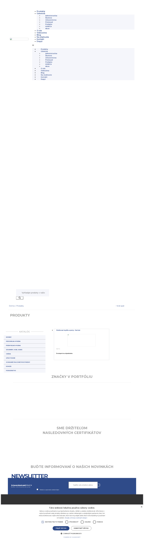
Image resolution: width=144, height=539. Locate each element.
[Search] (19, 342)
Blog (39, 35)
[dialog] (72, 521)
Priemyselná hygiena (13, 390)
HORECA (48, 26)
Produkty (41, 11)
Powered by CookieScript (72, 537)
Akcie (47, 28)
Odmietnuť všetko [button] (81, 528)
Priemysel (49, 22)
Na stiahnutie (43, 37)
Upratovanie (10, 402)
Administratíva (51, 16)
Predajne (48, 24)
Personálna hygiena (13, 386)
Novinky (8, 382)
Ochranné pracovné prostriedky (18, 407)
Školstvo (48, 18)
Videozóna (42, 33)
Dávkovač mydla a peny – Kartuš (68, 375)
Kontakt (40, 39)
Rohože (8, 411)
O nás (39, 31)
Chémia (8, 398)
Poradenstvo (11, 415)
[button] (83, 45)
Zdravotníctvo (50, 20)
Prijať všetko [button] (61, 528)
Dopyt (39, 41)
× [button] (141, 507)
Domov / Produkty (16, 351)
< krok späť (120, 351)
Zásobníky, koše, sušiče (14, 394)
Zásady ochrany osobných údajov (76, 518)
